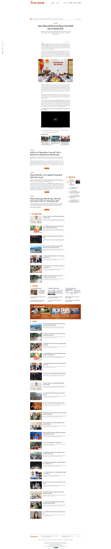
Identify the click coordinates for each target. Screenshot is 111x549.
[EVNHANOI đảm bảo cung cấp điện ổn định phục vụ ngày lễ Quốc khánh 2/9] (36, 229)
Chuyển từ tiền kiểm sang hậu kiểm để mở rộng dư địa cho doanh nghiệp (42, 292)
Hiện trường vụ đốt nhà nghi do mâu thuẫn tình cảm (54, 393)
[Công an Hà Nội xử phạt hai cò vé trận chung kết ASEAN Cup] (36, 259)
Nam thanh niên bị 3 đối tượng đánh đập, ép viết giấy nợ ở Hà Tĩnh (54, 423)
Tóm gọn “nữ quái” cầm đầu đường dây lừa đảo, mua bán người (53, 217)
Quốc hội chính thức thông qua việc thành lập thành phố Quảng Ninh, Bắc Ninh (37, 301)
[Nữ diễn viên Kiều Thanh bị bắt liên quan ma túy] (36, 515)
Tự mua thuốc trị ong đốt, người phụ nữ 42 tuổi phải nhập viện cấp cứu (55, 315)
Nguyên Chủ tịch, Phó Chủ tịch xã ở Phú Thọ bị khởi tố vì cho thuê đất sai (54, 413)
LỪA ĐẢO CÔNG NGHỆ (71, 288)
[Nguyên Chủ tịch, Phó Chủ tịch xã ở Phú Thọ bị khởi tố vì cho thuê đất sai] (36, 416)
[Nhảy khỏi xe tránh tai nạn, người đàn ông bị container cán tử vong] (36, 455)
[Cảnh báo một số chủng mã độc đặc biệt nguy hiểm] (36, 239)
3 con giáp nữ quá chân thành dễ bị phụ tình (74, 188)
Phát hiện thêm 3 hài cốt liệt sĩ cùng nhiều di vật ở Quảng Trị (53, 266)
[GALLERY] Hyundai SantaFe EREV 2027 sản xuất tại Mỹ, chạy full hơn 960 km (75, 201)
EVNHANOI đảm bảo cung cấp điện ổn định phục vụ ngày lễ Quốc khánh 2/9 (53, 227)
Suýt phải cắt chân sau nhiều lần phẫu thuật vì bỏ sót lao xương (35, 315)
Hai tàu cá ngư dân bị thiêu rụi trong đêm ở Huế (53, 402)
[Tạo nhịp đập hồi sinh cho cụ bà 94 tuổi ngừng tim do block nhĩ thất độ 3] (65, 311)
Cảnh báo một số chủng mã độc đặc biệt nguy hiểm (53, 237)
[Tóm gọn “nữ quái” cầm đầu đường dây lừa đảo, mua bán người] (36, 219)
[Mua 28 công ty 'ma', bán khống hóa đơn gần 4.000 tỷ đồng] (36, 475)
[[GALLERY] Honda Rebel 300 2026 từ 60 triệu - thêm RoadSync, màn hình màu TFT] (78, 182)
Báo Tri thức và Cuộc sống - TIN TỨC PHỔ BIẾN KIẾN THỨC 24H (37, 3)
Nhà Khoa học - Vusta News (46, 539)
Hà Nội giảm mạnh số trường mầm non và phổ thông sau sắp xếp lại (53, 492)
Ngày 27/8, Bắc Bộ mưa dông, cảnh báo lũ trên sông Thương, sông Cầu (53, 276)
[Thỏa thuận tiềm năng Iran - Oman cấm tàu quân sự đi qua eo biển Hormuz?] (51, 292)
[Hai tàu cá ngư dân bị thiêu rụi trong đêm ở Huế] (36, 406)
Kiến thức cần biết (54, 539)
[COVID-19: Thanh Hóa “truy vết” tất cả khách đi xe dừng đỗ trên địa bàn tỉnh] (45, 139)
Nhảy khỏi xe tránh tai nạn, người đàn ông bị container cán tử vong (53, 453)
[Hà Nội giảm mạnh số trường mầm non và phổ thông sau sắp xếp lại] (36, 495)
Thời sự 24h (60, 539)
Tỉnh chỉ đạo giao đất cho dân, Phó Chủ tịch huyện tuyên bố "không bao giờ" (65, 143)
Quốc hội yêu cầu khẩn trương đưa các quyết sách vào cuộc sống (37, 297)
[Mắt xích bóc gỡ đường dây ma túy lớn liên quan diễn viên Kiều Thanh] (36, 505)
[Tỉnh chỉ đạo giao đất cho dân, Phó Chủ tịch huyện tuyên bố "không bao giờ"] (65, 139)
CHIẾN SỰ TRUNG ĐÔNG (53, 288)
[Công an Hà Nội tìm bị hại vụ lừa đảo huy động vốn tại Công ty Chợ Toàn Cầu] (36, 436)
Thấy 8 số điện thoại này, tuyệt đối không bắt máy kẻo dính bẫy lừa (72, 301)
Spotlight (71, 539)
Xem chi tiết (47, 168)
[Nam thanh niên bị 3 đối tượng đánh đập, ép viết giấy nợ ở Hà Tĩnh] (36, 426)
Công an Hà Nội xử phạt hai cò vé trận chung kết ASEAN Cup (53, 256)
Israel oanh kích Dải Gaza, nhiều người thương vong (54, 301)
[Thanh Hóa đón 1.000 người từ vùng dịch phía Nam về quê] (55, 139)
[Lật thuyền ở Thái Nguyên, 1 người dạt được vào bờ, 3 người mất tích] (36, 465)
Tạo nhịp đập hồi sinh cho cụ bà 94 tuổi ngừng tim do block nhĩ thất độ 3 (65, 315)
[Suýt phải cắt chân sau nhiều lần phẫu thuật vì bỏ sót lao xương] (35, 311)
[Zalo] (3, 45)
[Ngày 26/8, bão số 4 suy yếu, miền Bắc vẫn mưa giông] (36, 485)
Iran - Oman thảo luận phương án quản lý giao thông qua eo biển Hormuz (55, 297)
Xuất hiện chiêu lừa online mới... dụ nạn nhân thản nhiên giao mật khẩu (77, 292)
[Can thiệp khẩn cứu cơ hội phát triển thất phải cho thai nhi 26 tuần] (75, 311)
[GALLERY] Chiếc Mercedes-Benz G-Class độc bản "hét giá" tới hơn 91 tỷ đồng (75, 192)
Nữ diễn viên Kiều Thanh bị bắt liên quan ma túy (54, 512)
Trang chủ (30, 19)
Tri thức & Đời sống (66, 539)
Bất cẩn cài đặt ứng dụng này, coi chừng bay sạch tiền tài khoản (72, 297)
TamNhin (79, 2)
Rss (80, 536)
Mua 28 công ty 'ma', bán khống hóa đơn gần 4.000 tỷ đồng (54, 473)
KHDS (65, 2)
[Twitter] (3, 47)
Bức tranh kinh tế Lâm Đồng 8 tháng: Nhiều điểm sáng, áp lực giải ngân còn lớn (53, 246)
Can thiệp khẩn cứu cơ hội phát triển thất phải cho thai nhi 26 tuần (75, 315)
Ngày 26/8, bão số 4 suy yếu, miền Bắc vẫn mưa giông (54, 482)
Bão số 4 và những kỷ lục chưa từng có (52, 442)
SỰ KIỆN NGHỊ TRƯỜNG (36, 288)
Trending (39, 539)
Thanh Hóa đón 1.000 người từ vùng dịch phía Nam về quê (55, 143)
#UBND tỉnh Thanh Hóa (64, 130)
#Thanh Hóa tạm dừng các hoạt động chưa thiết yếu (51, 132)
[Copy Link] (3, 51)
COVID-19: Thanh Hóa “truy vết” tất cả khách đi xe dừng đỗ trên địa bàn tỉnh (45, 143)
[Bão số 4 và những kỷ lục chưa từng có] (36, 446)
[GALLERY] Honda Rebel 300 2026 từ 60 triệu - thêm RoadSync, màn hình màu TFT (72, 182)
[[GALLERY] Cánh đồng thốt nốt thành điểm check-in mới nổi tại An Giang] (45, 311)
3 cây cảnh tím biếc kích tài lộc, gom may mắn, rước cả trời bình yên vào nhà (75, 196)
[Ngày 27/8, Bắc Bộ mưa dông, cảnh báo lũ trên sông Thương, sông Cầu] (36, 279)
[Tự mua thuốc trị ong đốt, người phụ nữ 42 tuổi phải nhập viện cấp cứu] (55, 311)
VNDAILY (70, 2)
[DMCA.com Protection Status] (55, 547)
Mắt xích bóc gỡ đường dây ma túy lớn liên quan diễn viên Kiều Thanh (53, 502)
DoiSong (75, 2)
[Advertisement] (55, 11)
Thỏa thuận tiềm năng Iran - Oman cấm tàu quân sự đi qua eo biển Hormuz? (59, 292)
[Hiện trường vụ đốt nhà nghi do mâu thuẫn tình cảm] (36, 396)
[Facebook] (3, 42)
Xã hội (55, 23)
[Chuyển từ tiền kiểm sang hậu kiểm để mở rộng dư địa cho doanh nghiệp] (34, 292)
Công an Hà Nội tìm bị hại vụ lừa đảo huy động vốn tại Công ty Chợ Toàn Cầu (54, 433)
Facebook (78, 536)
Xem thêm (63, 19)
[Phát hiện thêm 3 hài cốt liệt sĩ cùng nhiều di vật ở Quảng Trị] (36, 269)
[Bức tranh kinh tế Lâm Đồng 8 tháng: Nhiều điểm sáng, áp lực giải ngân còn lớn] (36, 249)
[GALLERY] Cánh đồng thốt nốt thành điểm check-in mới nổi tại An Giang (45, 316)
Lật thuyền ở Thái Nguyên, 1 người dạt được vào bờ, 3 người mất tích (54, 463)
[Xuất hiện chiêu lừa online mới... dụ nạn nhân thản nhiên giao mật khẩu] (69, 292)
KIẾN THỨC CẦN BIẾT (39, 306)
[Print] (3, 49)
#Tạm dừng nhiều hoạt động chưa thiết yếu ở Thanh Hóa (51, 130)
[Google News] (3, 53)
